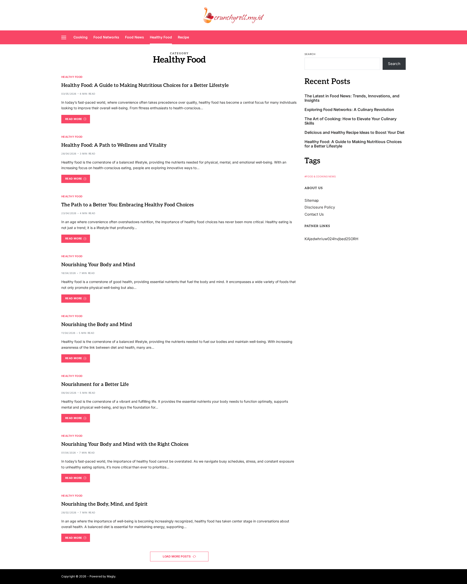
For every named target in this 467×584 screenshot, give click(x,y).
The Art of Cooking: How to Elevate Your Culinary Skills (350, 120)
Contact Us (314, 214)
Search (310, 54)
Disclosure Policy (320, 207)
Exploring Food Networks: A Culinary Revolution (349, 109)
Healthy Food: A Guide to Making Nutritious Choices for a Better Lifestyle (145, 85)
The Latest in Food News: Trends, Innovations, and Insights (352, 97)
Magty (111, 576)
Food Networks (106, 37)
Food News (134, 37)
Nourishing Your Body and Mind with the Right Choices (125, 444)
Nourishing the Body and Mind (96, 325)
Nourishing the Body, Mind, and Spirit (104, 504)
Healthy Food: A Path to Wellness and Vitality (114, 145)
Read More (73, 119)
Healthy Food (161, 37)
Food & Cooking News (321, 176)
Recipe (183, 37)
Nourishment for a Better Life (95, 384)
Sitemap (312, 200)
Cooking (80, 37)
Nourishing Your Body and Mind (98, 265)
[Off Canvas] (63, 37)
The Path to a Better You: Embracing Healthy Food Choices (127, 205)
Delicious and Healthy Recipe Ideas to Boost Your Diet (354, 132)
